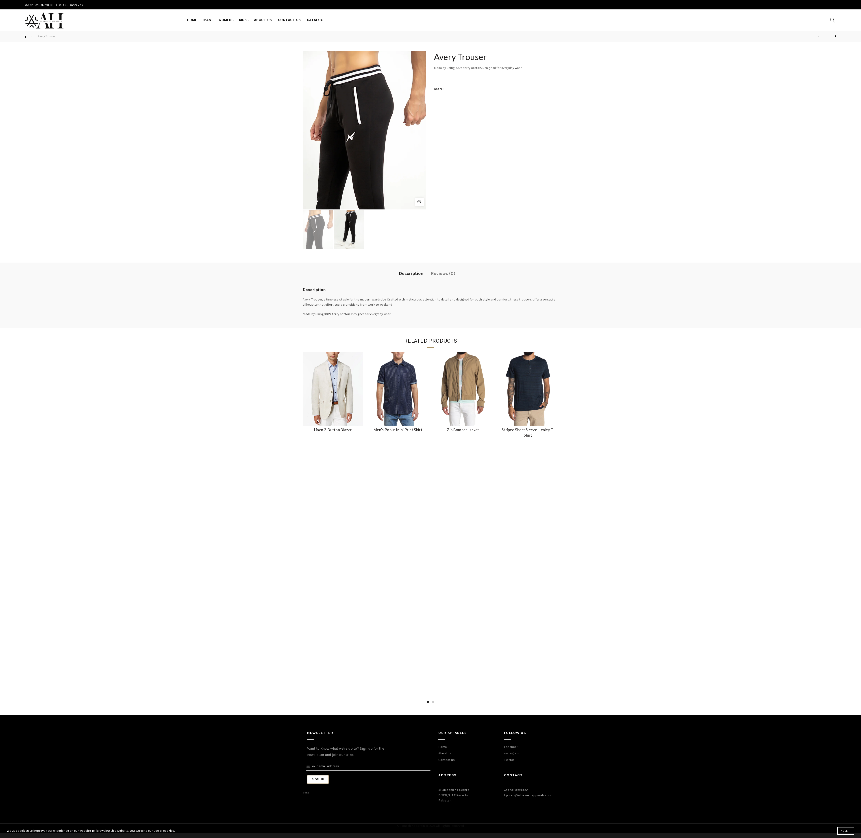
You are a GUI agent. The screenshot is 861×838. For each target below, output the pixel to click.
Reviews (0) (443, 273)
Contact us (446, 760)
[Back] (28, 36)
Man (207, 20)
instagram (512, 753)
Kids (243, 20)
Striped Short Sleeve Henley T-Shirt (528, 432)
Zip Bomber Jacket (463, 429)
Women (225, 20)
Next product (832, 36)
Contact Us (289, 20)
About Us (263, 20)
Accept (846, 830)
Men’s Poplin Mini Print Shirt (398, 429)
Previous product (821, 36)
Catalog (315, 20)
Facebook (511, 747)
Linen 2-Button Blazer (333, 429)
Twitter (509, 760)
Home (192, 20)
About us (444, 753)
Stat (306, 793)
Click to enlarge (419, 202)
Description (411, 273)
